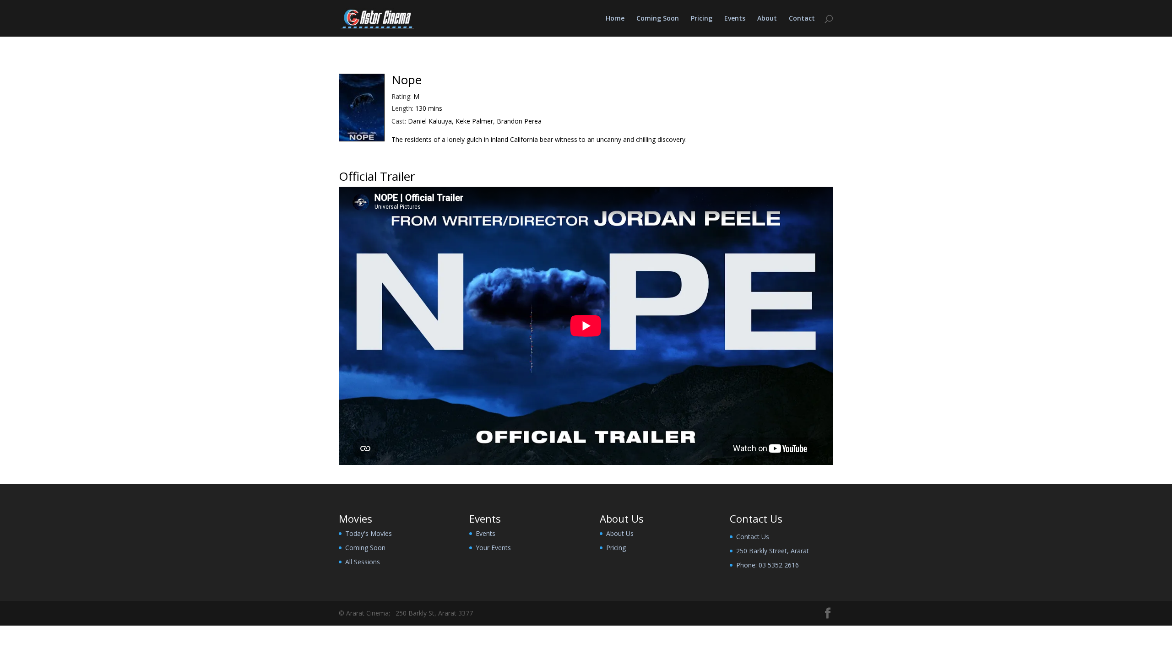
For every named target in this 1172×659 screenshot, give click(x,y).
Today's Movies (368, 533)
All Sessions (362, 561)
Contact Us (752, 536)
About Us (620, 533)
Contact (802, 18)
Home (615, 18)
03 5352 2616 (779, 565)
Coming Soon (657, 18)
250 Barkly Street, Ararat (772, 550)
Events (734, 18)
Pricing (701, 18)
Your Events (493, 547)
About (767, 18)
